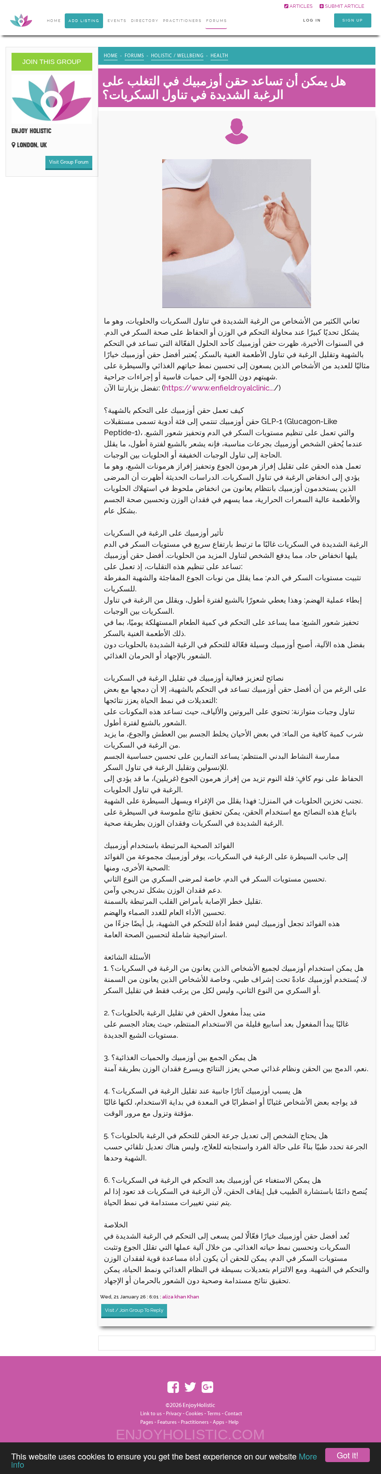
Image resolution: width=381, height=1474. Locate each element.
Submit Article (344, 6)
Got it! (347, 1455)
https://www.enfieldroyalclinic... (219, 387)
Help (233, 1422)
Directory (145, 21)
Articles (300, 6)
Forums (216, 21)
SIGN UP (352, 20)
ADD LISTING (83, 21)
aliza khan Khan (180, 1297)
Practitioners (195, 1422)
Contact (233, 1414)
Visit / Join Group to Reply (134, 1310)
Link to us (151, 1414)
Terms (214, 1414)
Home (111, 55)
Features (167, 1422)
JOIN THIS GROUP (51, 61)
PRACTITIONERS (182, 21)
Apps (218, 1422)
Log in (312, 20)
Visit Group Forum (69, 162)
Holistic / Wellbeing (177, 55)
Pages (146, 1422)
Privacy (174, 1414)
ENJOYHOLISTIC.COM (190, 1434)
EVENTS (117, 21)
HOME (54, 21)
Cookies (195, 1414)
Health (219, 55)
